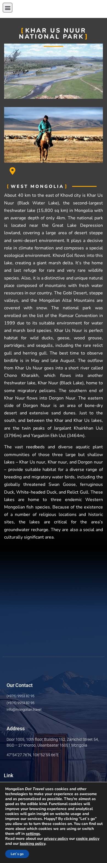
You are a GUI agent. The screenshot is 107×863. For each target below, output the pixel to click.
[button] (7, 7)
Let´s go (17, 854)
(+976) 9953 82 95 (20, 696)
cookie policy (87, 838)
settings (33, 833)
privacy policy (56, 838)
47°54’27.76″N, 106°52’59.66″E (33, 755)
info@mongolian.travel (24, 709)
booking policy (32, 843)
